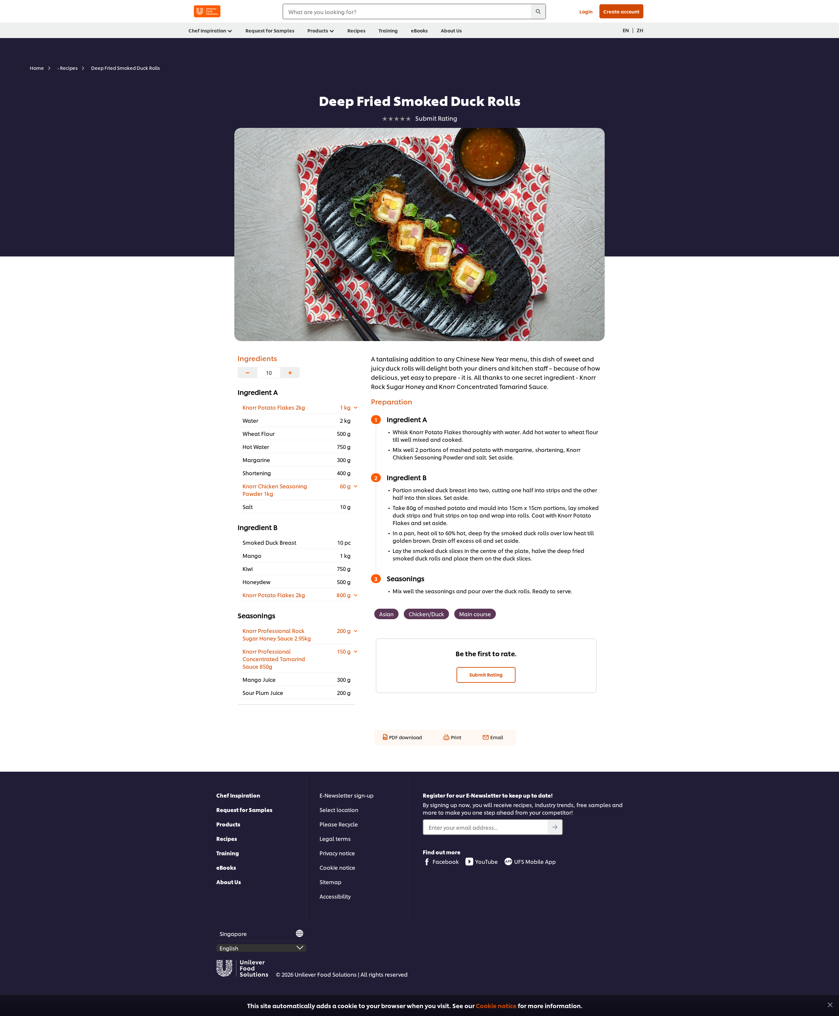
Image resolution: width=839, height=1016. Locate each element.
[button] (830, 1003)
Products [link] (317, 30)
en (626, 30)
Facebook (446, 861)
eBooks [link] (419, 30)
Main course (475, 614)
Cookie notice (496, 1005)
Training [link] (388, 30)
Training (227, 853)
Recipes (226, 838)
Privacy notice (337, 853)
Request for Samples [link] (269, 30)
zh (640, 30)
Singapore (233, 933)
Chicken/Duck (426, 614)
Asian (386, 614)
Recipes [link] (356, 30)
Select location (339, 809)
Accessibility (335, 896)
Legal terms (335, 838)
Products (228, 824)
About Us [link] (451, 30)
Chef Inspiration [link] (207, 30)
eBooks (226, 867)
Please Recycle (339, 824)
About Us (228, 881)
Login (586, 11)
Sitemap (330, 881)
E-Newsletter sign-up (347, 795)
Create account (621, 11)
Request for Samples (244, 809)
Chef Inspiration (238, 795)
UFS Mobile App (535, 861)
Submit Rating (486, 674)
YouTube (486, 861)
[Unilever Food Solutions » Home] (207, 11)
